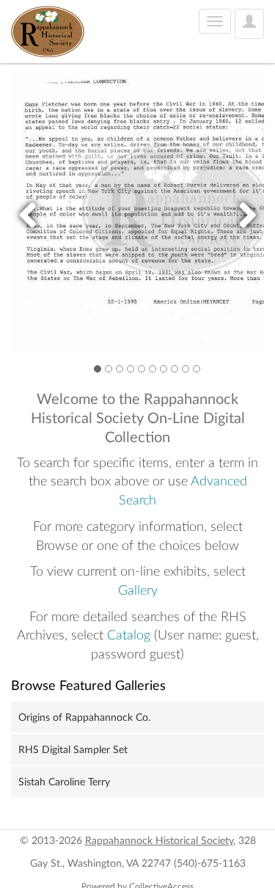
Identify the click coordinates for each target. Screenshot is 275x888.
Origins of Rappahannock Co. (84, 718)
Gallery (138, 591)
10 (185, 368)
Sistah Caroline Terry (64, 782)
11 (196, 368)
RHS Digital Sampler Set (73, 750)
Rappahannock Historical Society (159, 841)
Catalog (128, 635)
